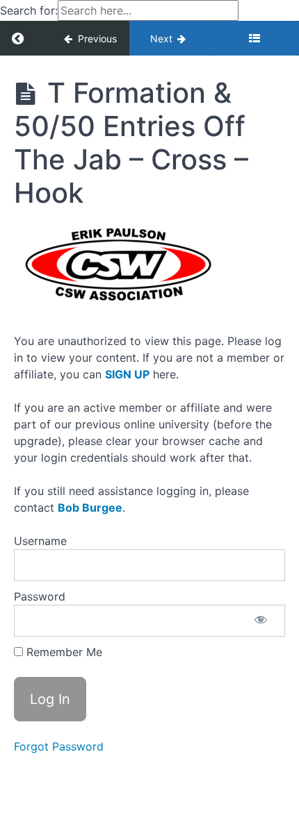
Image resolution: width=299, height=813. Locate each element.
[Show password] (260, 621)
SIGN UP (127, 374)
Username (40, 541)
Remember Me (62, 652)
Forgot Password (59, 746)
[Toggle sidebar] (254, 38)
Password (39, 596)
